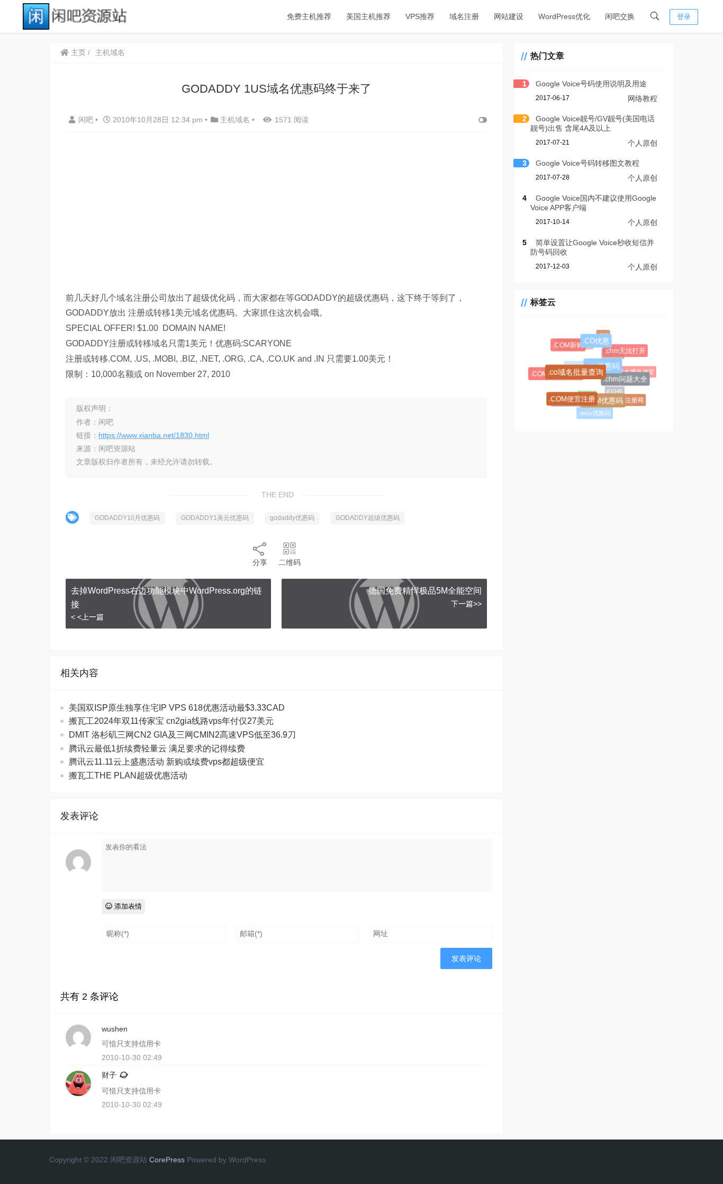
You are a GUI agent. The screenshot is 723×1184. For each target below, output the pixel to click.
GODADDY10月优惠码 (127, 518)
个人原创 (642, 143)
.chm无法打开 (625, 352)
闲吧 (86, 119)
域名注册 (464, 16)
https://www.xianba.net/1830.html (153, 435)
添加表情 (127, 906)
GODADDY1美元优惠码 (215, 518)
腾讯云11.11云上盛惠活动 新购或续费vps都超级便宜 (166, 761)
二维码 (289, 562)
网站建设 (508, 16)
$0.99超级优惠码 (582, 363)
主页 (77, 52)
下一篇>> (466, 603)
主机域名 (110, 52)
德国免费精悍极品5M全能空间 (425, 590)
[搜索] (654, 16)
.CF (603, 335)
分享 (259, 562)
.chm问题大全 (627, 381)
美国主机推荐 (368, 16)
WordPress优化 (564, 16)
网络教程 (642, 98)
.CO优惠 (598, 343)
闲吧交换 (620, 16)
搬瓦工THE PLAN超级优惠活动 (128, 775)
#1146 (584, 393)
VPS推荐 (420, 16)
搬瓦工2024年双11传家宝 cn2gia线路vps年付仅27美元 (171, 720)
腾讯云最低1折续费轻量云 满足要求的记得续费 (157, 748)
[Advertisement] (276, 216)
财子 (109, 1075)
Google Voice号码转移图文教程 (587, 163)
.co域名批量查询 (579, 375)
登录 (684, 17)
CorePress (167, 1159)
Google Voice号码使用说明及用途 (591, 83)
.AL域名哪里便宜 (630, 370)
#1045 (611, 388)
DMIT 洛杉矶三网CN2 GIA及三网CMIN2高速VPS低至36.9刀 (182, 734)
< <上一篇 (87, 617)
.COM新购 (569, 347)
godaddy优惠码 (292, 518)
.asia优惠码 (594, 413)
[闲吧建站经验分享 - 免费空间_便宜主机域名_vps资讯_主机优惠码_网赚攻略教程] (76, 15)
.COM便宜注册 (574, 401)
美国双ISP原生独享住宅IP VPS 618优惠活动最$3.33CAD (177, 707)
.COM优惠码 (605, 403)
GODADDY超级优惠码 (368, 518)
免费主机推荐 (309, 16)
